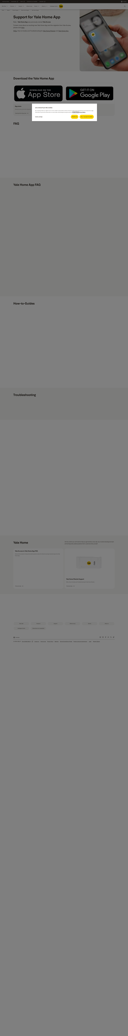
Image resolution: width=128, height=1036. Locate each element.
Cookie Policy (76, 112)
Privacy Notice (82, 112)
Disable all (74, 116)
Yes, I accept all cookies (87, 116)
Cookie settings (38, 116)
